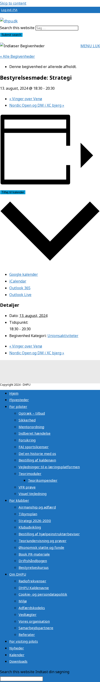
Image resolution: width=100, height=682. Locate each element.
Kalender (16, 654)
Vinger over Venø (25, 98)
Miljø (23, 601)
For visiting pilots (23, 641)
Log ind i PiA (9, 10)
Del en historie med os (37, 453)
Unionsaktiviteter (62, 335)
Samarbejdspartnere (36, 627)
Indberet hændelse (34, 433)
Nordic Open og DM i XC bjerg (36, 105)
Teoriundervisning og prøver (43, 540)
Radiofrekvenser (32, 581)
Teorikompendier (42, 480)
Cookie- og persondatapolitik (43, 594)
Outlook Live (20, 294)
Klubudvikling (30, 527)
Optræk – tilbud (32, 413)
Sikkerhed (27, 420)
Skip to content (13, 3)
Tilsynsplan (28, 514)
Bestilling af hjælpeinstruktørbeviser (49, 534)
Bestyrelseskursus (34, 567)
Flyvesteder (19, 399)
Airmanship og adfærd (37, 507)
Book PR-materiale (34, 554)
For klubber (19, 500)
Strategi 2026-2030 (35, 520)
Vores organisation (34, 621)
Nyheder (16, 648)
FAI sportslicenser (34, 446)
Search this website (17, 27)
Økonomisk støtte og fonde (41, 547)
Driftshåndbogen (33, 560)
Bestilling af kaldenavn (37, 460)
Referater (27, 634)
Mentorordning (31, 426)
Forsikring (27, 440)
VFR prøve (27, 487)
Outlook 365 (19, 287)
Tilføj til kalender (13, 192)
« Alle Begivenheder (17, 56)
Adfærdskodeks (32, 607)
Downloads (18, 661)
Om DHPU (17, 574)
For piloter (18, 406)
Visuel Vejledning (33, 493)
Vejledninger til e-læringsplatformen (49, 466)
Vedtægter (28, 614)
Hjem (13, 393)
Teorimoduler (30, 473)
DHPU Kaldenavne (34, 587)
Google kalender (23, 274)
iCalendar (17, 281)
